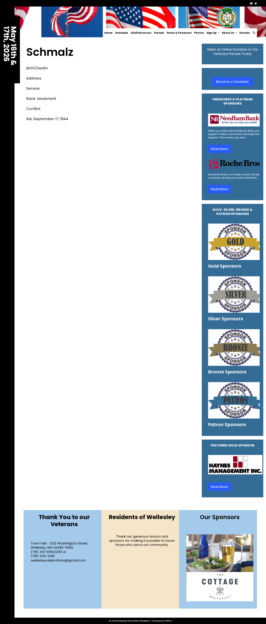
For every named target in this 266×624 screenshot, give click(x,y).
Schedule (121, 33)
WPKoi (168, 620)
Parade (159, 33)
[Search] (254, 32)
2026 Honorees (141, 33)
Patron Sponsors (227, 424)
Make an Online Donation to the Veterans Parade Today (232, 51)
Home (108, 33)
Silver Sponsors (225, 319)
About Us (228, 33)
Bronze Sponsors (227, 372)
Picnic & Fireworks (179, 33)
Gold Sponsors (224, 266)
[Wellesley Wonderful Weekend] (132, 17)
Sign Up (211, 33)
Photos (199, 33)
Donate (244, 33)
